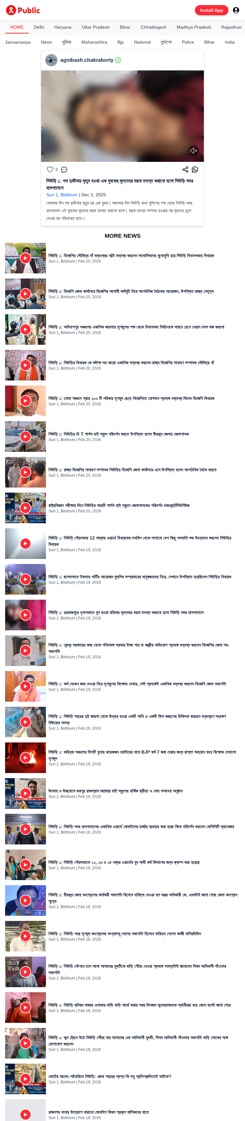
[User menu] (236, 10)
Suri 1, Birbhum (62, 194)
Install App (211, 10)
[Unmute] (194, 151)
